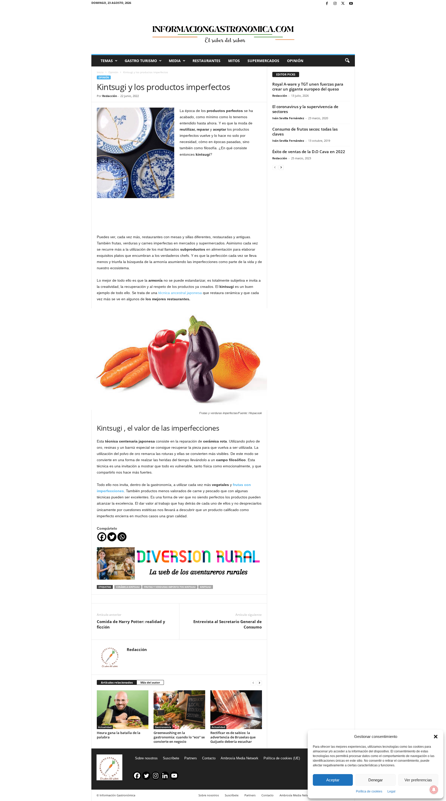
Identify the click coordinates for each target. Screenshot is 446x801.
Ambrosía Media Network (239, 758)
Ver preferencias (418, 780)
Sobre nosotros (146, 758)
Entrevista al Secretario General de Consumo (227, 624)
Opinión (295, 60)
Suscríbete (171, 758)
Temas (107, 60)
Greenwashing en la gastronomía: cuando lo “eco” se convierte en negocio (179, 737)
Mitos (234, 60)
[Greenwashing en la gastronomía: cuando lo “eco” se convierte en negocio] (179, 709)
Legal (391, 791)
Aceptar (332, 780)
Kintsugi (205, 587)
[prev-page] (253, 682)
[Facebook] (327, 4)
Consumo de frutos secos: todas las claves (305, 131)
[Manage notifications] (434, 789)
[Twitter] (343, 4)
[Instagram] (335, 4)
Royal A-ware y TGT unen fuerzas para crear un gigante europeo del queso (307, 86)
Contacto (209, 758)
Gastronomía (163, 727)
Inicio (100, 72)
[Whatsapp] (121, 536)
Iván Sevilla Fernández (288, 118)
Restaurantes (206, 60)
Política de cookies (369, 791)
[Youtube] (351, 4)
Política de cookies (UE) (282, 758)
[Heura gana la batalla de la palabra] (122, 709)
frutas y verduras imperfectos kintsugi (170, 587)
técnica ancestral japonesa (180, 293)
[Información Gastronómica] (223, 31)
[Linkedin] (165, 776)
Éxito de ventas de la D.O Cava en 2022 (308, 151)
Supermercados (263, 60)
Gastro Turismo (141, 60)
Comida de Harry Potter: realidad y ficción (131, 624)
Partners (190, 758)
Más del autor (150, 682)
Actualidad (105, 727)
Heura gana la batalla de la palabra (118, 734)
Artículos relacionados (117, 682)
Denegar (375, 780)
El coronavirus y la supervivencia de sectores (305, 109)
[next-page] (259, 682)
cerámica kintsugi (128, 587)
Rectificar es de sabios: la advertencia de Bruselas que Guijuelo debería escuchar (233, 737)
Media (175, 60)
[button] (435, 736)
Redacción (109, 96)
